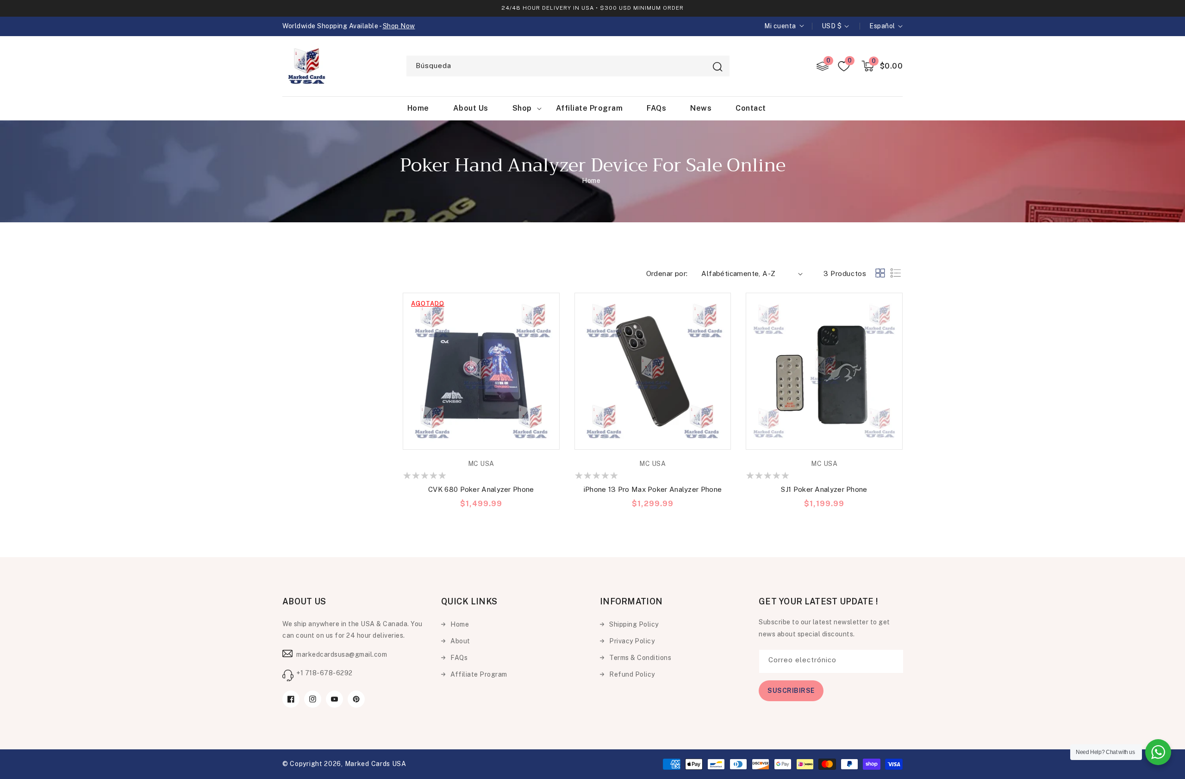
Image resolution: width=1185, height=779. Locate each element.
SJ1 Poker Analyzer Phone (824, 489)
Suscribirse (791, 690)
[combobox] (568, 66)
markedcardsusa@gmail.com (341, 654)
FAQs (459, 657)
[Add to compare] (550, 327)
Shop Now (399, 26)
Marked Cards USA (375, 763)
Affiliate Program (478, 674)
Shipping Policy (634, 624)
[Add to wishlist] (550, 306)
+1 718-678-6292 (324, 673)
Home (591, 180)
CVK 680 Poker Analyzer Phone (481, 489)
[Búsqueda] (717, 66)
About (460, 641)
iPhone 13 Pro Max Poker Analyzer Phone (653, 489)
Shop (522, 108)
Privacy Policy (632, 641)
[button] (882, 66)
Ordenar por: (667, 273)
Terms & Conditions (640, 657)
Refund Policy (632, 674)
